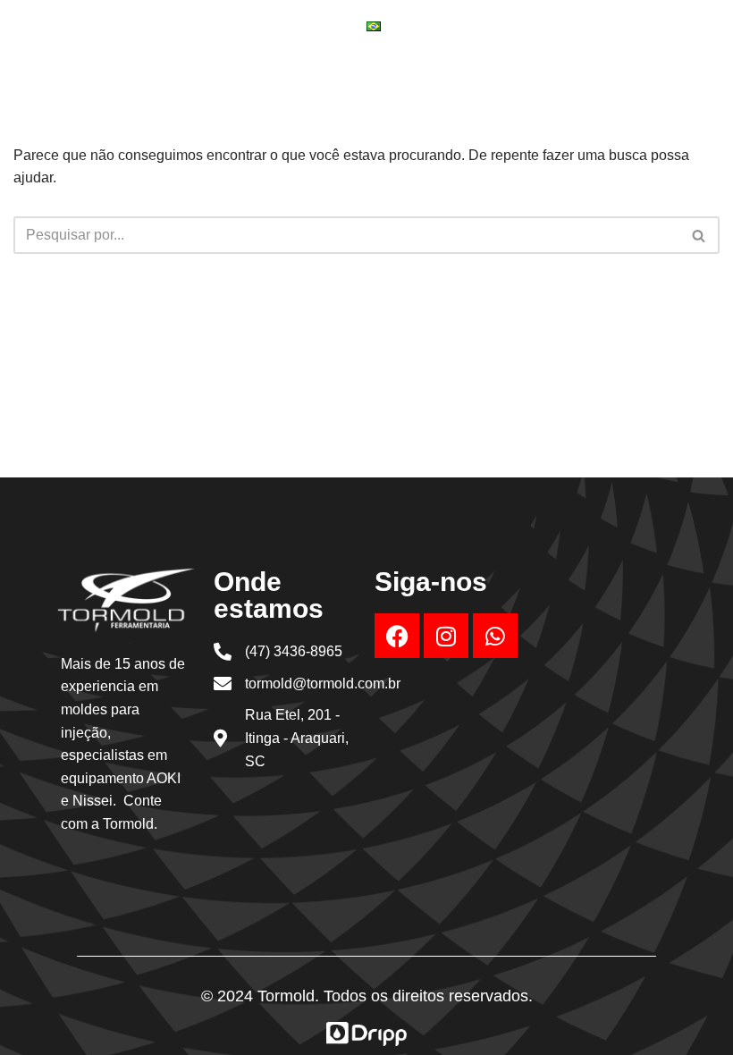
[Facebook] (397, 635)
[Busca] (699, 235)
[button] (531, 66)
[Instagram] (446, 635)
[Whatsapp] (495, 635)
